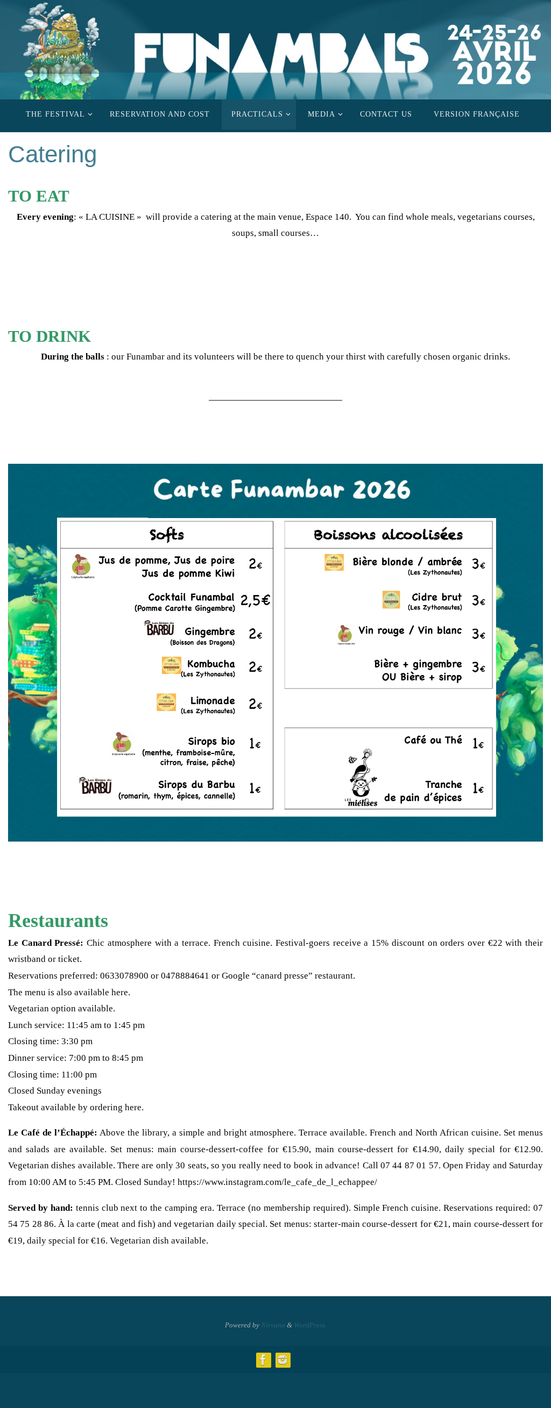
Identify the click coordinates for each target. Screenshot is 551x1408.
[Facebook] (263, 1360)
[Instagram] (282, 1360)
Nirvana (273, 1325)
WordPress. (310, 1325)
